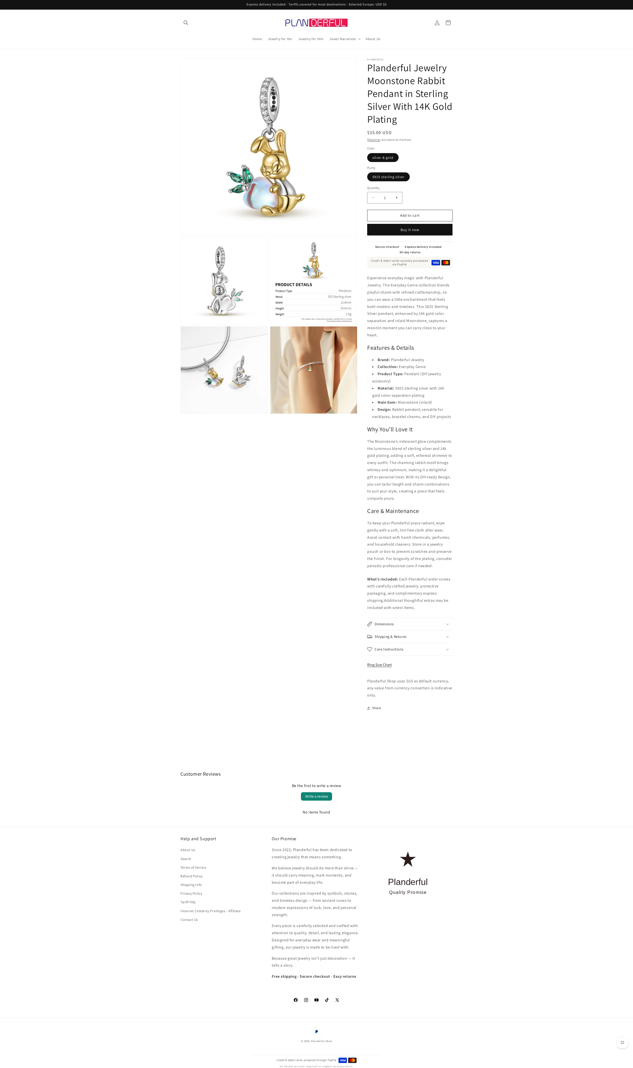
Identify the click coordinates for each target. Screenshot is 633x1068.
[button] (186, 22)
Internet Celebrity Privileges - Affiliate (211, 911)
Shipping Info (191, 884)
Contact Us (189, 919)
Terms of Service (193, 867)
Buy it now (410, 229)
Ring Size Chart (379, 664)
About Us (188, 850)
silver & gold (382, 157)
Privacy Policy (191, 893)
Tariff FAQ (188, 902)
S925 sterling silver (388, 177)
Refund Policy (192, 876)
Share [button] (376, 708)
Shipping (373, 139)
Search (186, 859)
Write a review (316, 796)
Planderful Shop (321, 1041)
